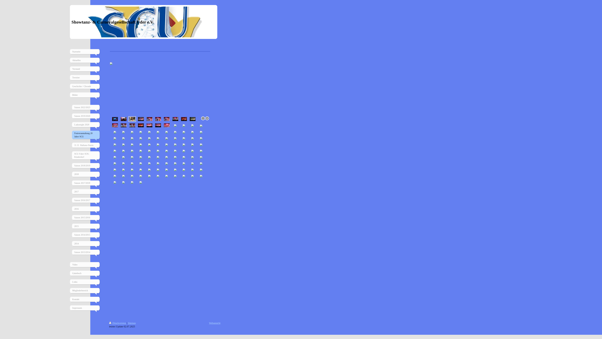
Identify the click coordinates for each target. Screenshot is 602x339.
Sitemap (132, 323)
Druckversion (119, 323)
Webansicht (214, 323)
